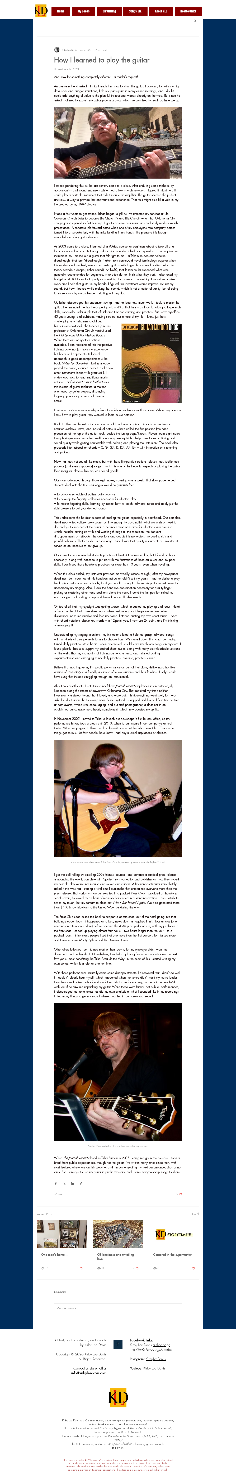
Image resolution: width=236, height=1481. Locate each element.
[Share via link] (81, 1183)
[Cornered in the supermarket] (174, 1234)
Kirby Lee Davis (154, 1368)
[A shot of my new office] (62, 1234)
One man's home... (54, 1254)
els (161, 1349)
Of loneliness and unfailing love (115, 1256)
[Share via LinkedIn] (72, 1183)
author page (161, 1344)
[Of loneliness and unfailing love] (118, 1234)
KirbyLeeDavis (156, 1358)
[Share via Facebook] (55, 1183)
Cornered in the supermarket (172, 1254)
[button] (194, 20)
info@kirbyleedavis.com (88, 1373)
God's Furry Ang (147, 1349)
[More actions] (180, 50)
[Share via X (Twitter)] (64, 1183)
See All (195, 1213)
